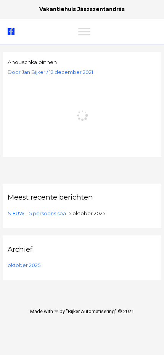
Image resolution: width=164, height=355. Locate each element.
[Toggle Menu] (84, 31)
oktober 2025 (24, 265)
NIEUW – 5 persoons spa (37, 213)
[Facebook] (11, 31)
